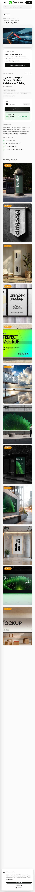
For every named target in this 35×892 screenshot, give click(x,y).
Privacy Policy (9, 879)
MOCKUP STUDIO (14, 18)
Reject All (19, 885)
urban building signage (9, 95)
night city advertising (25, 93)
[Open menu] (4, 2)
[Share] (30, 73)
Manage (20, 888)
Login (28, 2)
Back (8, 15)
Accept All (19, 882)
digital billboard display (9, 90)
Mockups (5, 18)
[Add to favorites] (26, 73)
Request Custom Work (16, 65)
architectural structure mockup (11, 93)
